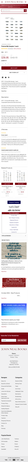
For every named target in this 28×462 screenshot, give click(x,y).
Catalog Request (5, 408)
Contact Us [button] (14, 232)
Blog (2, 425)
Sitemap (3, 428)
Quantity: (4, 60)
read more (3, 271)
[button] (14, 207)
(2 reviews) (10, 48)
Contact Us (4, 423)
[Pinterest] (8, 77)
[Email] (5, 77)
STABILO (17, 446)
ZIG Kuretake (4, 441)
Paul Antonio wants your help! (10, 320)
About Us (3, 381)
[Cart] (26, 2)
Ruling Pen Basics (5, 406)
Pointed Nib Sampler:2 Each (7, 187)
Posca (2, 444)
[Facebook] (2, 77)
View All (16, 449)
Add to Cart (7, 183)
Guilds (2, 388)
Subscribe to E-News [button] (14, 224)
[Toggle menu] (2, 2)
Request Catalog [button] (14, 202)
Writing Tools (18, 383)
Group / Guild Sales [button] (14, 229)
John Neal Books (5, 438)
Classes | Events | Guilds (21, 404)
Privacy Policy (4, 403)
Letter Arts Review (5, 391)
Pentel (16, 444)
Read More (3, 91)
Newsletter (4, 394)
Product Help (4, 415)
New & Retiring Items (20, 401)
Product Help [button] (14, 215)
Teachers (3, 418)
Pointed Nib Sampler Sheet (21, 187)
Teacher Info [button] (14, 227)
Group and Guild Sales (6, 386)
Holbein (16, 441)
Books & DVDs (18, 381)
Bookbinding (18, 396)
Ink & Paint (17, 388)
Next (26, 183)
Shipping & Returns (5, 420)
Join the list (22, 340)
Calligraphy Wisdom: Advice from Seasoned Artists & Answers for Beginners (11, 262)
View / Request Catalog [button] (14, 217)
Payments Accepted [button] (14, 222)
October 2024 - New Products (10, 293)
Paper (16, 386)
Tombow (17, 438)
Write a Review (17, 48)
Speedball (3, 449)
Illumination (18, 394)
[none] (14, 29)
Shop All (17, 406)
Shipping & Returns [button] (14, 220)
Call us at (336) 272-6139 (14, 367)
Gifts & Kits (18, 399)
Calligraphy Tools (19, 391)
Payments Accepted (6, 400)
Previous (1, 183)
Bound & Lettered (5, 383)
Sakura (3, 446)
